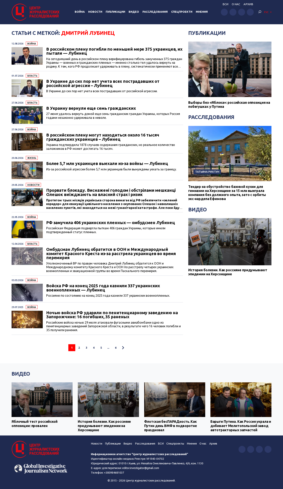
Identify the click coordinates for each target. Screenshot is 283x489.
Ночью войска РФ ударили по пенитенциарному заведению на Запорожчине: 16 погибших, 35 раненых (112, 315)
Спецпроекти (181, 11)
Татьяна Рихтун (207, 171)
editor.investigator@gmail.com (140, 468)
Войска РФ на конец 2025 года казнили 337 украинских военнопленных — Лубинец (103, 288)
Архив (248, 4)
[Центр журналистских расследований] (36, 12)
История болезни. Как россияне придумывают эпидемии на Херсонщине (227, 272)
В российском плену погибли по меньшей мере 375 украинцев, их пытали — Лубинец (114, 51)
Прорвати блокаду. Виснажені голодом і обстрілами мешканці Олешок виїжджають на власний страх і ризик (111, 192)
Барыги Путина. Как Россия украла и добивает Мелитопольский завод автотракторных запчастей (240, 426)
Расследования (155, 11)
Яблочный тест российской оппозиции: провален (35, 424)
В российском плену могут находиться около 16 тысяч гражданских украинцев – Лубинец (102, 137)
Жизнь (31, 158)
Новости (95, 11)
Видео (134, 11)
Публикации (115, 11)
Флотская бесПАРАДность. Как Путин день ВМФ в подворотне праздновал (170, 426)
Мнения (202, 11)
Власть (32, 75)
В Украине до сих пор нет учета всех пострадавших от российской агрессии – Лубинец (102, 83)
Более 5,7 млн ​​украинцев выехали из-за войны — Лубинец (107, 164)
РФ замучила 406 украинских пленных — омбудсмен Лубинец (110, 223)
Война (80, 11)
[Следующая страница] (123, 347)
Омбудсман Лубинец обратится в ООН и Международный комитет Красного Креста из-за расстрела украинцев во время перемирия (111, 253)
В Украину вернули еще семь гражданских (91, 108)
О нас (236, 4)
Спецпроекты (175, 443)
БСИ (225, 4)
